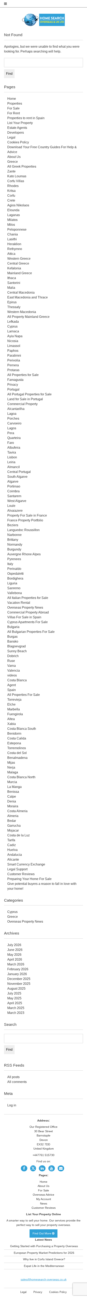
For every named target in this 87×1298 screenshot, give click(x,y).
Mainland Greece (19, 273)
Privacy (12, 384)
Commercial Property (22, 404)
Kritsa (11, 190)
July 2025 (14, 993)
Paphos (12, 350)
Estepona (14, 743)
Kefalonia (14, 268)
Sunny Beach (17, 651)
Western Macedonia (21, 312)
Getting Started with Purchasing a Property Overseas (44, 1246)
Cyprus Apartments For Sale (27, 622)
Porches (13, 418)
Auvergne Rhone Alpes (24, 554)
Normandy (14, 544)
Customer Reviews (21, 874)
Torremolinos (16, 748)
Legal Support (17, 869)
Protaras (13, 370)
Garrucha (14, 825)
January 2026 (17, 974)
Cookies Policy (18, 142)
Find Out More (42, 1233)
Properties (14, 103)
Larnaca (13, 331)
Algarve (12, 481)
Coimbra (13, 491)
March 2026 (15, 964)
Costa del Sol (17, 753)
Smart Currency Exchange (26, 864)
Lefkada (13, 321)
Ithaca (11, 278)
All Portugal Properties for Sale (29, 394)
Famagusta (15, 379)
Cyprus (12, 326)
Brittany (12, 539)
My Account (43, 1199)
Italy (10, 564)
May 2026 (14, 954)
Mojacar (13, 830)
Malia (11, 287)
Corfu (11, 195)
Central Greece (18, 263)
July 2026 (14, 945)
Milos (11, 224)
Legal (11, 137)
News (43, 1203)
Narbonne (14, 535)
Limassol (13, 346)
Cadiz (11, 845)
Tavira (11, 452)
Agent (11, 685)
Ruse (11, 661)
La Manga (14, 787)
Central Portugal (19, 472)
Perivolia (13, 360)
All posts (13, 1077)
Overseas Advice (43, 1194)
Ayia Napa (14, 336)
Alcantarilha (15, 409)
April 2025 (14, 1003)
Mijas (11, 762)
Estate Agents (17, 127)
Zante (11, 171)
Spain (11, 690)
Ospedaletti (15, 573)
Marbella (13, 709)
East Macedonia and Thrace (27, 297)
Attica (11, 253)
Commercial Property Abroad (28, 612)
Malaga (12, 772)
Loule (11, 505)
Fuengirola (15, 714)
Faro (10, 442)
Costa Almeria (17, 811)
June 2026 (14, 949)
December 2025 (18, 979)
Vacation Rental (18, 602)
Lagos (11, 428)
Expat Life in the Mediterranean (44, 1266)
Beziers (12, 525)
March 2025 (15, 1008)
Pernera (13, 365)
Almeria (12, 816)
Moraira (12, 806)
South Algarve (17, 476)
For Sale (13, 108)
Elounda (13, 210)
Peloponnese (17, 229)
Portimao (13, 486)
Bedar (11, 820)
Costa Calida (16, 738)
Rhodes (13, 186)
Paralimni (14, 355)
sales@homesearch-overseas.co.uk (44, 1279)
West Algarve (16, 501)
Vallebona (14, 593)
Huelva (12, 850)
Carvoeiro (14, 423)
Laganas (13, 215)
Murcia (12, 782)
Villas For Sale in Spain (24, 617)
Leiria (11, 462)
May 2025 (14, 998)
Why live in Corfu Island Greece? (44, 1259)
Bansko (12, 641)
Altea (11, 719)
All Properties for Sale (23, 375)
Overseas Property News (25, 607)
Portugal (13, 389)
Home (11, 98)
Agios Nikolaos (18, 205)
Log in (11, 1105)
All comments (17, 1082)
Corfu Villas (15, 181)
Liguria (12, 583)
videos (12, 675)
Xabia (11, 724)
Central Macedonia (21, 292)
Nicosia (12, 341)
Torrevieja (14, 699)
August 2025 (16, 988)
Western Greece (19, 258)
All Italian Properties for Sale (27, 598)
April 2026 (14, 959)
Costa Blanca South (21, 728)
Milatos (12, 220)
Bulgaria (13, 627)
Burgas (12, 636)
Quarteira (14, 438)
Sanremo (13, 588)
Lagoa (11, 413)
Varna (11, 665)
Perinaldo (14, 568)
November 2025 (18, 983)
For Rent (13, 113)
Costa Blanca (17, 680)
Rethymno (14, 249)
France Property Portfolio (25, 520)
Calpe (11, 796)
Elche (11, 704)
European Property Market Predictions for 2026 (44, 1252)
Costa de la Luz (18, 835)
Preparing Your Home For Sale (29, 879)
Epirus (12, 302)
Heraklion (14, 244)
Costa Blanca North (21, 777)
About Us (14, 157)
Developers (15, 132)
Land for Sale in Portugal (25, 399)
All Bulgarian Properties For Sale (31, 631)
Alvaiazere (15, 510)
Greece (12, 161)
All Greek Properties (21, 166)
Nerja (11, 767)
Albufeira (13, 447)
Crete (11, 200)
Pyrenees (14, 559)
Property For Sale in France (27, 515)
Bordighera (15, 578)
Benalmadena (17, 757)
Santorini (13, 283)
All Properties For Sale (23, 694)
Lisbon (12, 457)
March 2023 (15, 1012)
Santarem (14, 496)
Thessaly (13, 307)
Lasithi (12, 239)
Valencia (13, 670)
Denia (11, 801)
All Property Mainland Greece (28, 316)
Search (10, 1024)
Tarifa (11, 840)
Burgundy (14, 549)
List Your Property (20, 123)
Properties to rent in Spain (26, 118)
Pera (10, 433)
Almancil (13, 467)
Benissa (13, 791)
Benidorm (14, 733)
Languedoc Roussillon (23, 530)
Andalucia (14, 854)
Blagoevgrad (16, 646)
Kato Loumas (16, 176)
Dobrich (13, 656)
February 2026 (17, 969)
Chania (12, 234)
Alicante (13, 859)
